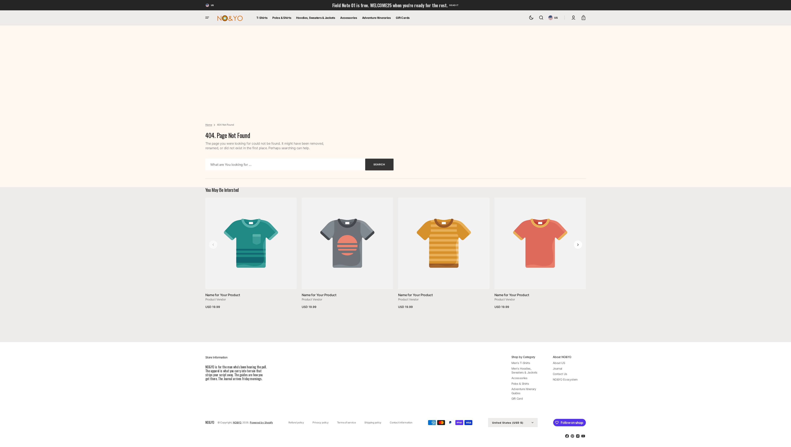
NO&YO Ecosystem (565, 379)
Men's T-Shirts (520, 363)
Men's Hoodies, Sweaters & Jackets (524, 370)
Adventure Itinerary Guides (523, 391)
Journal (557, 368)
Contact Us (560, 374)
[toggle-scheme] (531, 17)
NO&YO (237, 422)
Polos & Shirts (520, 383)
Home (208, 124)
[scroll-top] (782, 438)
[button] (541, 17)
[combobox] (299, 164)
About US (559, 363)
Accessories (519, 378)
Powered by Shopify (261, 422)
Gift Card (517, 398)
